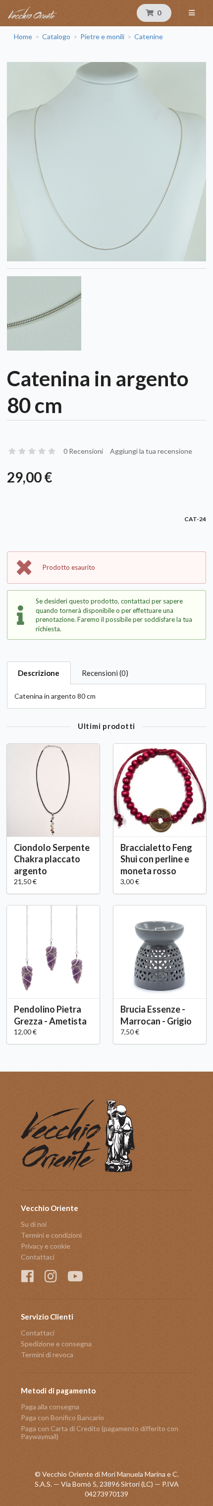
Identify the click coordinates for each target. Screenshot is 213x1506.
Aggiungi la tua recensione (151, 451)
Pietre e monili (102, 36)
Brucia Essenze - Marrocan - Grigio (156, 1015)
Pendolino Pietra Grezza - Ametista (50, 1015)
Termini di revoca (47, 1354)
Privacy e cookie (45, 1246)
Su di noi (34, 1224)
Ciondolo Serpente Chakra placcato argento (52, 859)
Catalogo (56, 36)
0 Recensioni (83, 451)
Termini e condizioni (51, 1235)
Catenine (148, 36)
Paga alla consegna (50, 1407)
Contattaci (37, 1257)
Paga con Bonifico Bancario (62, 1417)
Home (23, 36)
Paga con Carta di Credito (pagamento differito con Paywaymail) (99, 1432)
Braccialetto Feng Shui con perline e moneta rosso (156, 859)
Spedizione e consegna (56, 1343)
